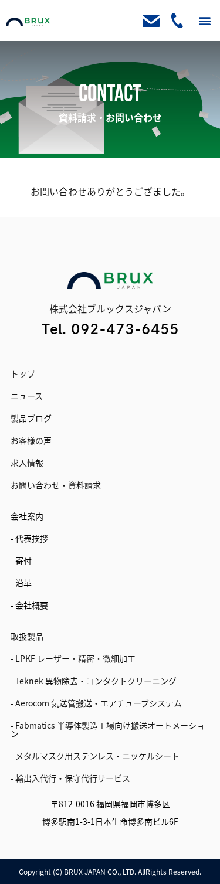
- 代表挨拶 (29, 538)
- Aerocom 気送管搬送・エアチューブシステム (96, 703)
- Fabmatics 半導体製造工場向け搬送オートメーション (108, 729)
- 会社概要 (29, 605)
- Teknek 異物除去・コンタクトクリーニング (94, 680)
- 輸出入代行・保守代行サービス (70, 778)
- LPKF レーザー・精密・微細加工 (73, 658)
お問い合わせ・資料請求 (56, 485)
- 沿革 (21, 583)
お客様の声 (31, 440)
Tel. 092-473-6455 (110, 329)
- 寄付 (21, 560)
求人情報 (27, 462)
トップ (23, 373)
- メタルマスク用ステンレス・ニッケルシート (95, 755)
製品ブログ (31, 418)
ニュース (27, 396)
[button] (204, 20)
